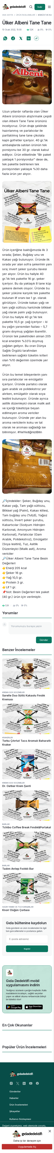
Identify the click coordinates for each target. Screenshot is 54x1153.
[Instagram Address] (11, 1083)
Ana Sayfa (7, 15)
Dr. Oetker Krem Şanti (16, 786)
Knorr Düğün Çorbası (16, 910)
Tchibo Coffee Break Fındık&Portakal (26, 827)
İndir (40, 7)
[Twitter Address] (17, 1083)
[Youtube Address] (31, 1083)
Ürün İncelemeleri (25, 15)
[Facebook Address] (37, 1083)
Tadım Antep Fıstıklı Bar (18, 868)
